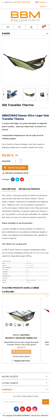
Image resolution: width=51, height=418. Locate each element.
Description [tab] (9, 189)
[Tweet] (17, 179)
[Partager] (13, 179)
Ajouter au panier (15, 167)
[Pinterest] (22, 179)
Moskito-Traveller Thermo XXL (21, 338)
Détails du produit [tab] (29, 189)
